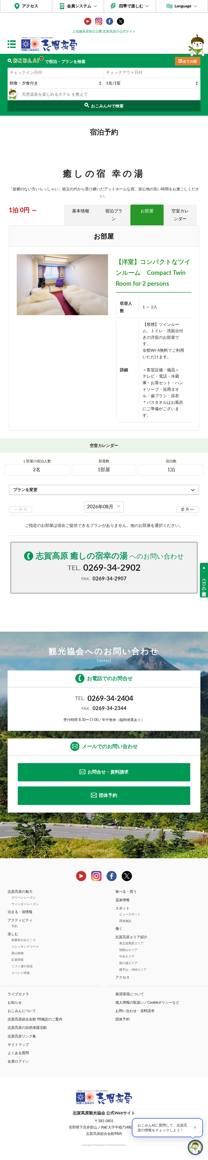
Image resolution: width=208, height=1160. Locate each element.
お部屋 (147, 211)
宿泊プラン (114, 215)
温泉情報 (122, 900)
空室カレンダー (180, 215)
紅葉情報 (17, 959)
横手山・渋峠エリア (133, 969)
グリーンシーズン (23, 897)
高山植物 (17, 953)
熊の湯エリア (128, 963)
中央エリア (126, 956)
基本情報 (80, 211)
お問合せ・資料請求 (108, 772)
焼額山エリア (128, 949)
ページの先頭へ (204, 584)
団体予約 (108, 795)
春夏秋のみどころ (23, 940)
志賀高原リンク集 (22, 1036)
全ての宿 (190, 61)
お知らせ (15, 1002)
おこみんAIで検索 (107, 106)
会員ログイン (18, 1061)
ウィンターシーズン (25, 904)
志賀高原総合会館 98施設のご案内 (35, 1019)
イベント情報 (20, 972)
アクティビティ (20, 920)
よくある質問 (18, 1053)
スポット (122, 908)
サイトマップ (18, 1045)
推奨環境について (129, 994)
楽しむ (13, 934)
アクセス (30, 6)
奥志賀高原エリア (131, 943)
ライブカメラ (18, 994)
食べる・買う (126, 892)
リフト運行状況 (22, 966)
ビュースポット (130, 914)
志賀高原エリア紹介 (131, 937)
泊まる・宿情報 (20, 912)
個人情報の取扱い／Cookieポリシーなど (147, 1002)
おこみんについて (22, 1011)
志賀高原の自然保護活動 (27, 1028)
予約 (14, 926)
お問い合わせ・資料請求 (134, 1011)
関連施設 (125, 920)
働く (119, 929)
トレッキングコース (25, 946)
